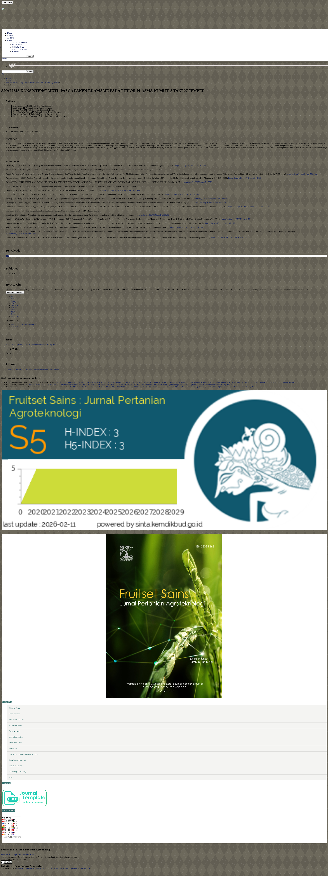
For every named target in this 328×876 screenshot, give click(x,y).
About (9, 40)
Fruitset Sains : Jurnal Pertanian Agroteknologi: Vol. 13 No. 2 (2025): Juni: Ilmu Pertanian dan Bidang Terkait (213, 387)
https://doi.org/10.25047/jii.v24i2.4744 (21, 234)
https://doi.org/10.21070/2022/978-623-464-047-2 (122, 190)
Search (30, 56)
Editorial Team (18, 47)
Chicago (14, 305)
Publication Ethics (15, 743)
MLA (13, 312)
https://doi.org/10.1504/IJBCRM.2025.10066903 (230, 238)
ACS (13, 299)
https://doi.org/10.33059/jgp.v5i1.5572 (196, 182)
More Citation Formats (15, 292)
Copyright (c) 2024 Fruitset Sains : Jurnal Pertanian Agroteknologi (32, 369)
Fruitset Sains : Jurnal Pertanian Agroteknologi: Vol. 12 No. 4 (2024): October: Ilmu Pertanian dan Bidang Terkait (248, 382)
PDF (7, 256)
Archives (10, 38)
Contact (15, 52)
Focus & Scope (14, 731)
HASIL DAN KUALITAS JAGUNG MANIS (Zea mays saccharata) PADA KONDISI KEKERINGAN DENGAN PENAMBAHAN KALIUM (85, 385)
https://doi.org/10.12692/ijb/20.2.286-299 (222, 223)
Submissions (17, 45)
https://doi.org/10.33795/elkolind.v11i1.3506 (213, 203)
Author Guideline (15, 725)
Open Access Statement (17, 760)
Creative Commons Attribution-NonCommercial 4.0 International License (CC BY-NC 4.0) (53, 868)
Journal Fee (13, 748)
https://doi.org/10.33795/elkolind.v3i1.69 (186, 227)
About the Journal (19, 42)
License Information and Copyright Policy (24, 754)
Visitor (11, 777)
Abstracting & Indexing (17, 772)
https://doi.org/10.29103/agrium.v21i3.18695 (209, 199)
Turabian (14, 314)
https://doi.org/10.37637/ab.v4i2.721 (236, 219)
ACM (13, 297)
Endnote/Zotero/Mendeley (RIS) (26, 324)
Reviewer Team (14, 714)
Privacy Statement (19, 49)
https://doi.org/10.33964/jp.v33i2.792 (302, 174)
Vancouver (15, 316)
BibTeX (16, 327)
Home (9, 33)
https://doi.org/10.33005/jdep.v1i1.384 (190, 166)
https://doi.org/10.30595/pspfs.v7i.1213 (153, 215)
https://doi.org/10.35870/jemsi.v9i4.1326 (244, 178)
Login (11, 67)
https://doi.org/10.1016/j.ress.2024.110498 (182, 194)
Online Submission (16, 737)
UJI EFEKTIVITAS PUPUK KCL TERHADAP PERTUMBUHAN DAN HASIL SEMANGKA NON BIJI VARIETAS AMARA (119, 387)
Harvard (14, 307)
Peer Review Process (16, 720)
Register (12, 64)
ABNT (13, 303)
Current (10, 35)
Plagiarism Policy (15, 766)
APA (13, 301)
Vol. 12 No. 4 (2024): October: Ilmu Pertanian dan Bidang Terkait (32, 83)
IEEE (13, 310)
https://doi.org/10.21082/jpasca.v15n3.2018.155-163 (249, 207)
